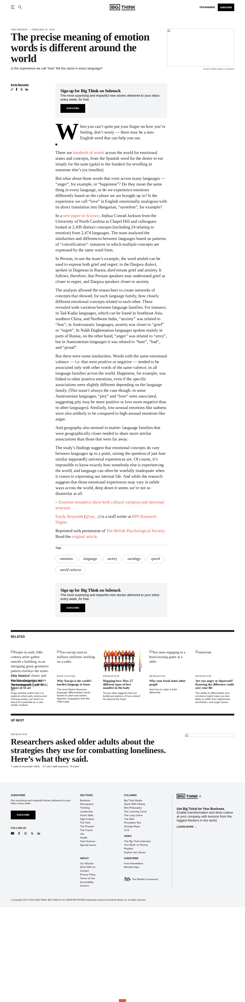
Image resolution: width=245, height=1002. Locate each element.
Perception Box (132, 822)
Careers (84, 885)
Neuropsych (111, 676)
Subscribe (226, 7)
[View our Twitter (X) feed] (32, 833)
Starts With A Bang (134, 804)
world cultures (70, 570)
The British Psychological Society (135, 530)
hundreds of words (88, 152)
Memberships (131, 867)
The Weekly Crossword (145, 879)
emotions (66, 559)
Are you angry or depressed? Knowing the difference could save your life (214, 684)
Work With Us (87, 867)
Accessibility (87, 882)
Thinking (85, 807)
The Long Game (133, 815)
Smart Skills (86, 815)
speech (155, 559)
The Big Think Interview (137, 841)
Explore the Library (134, 852)
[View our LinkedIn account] (39, 833)
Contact (84, 870)
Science (92, 215)
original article (84, 536)
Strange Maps (132, 826)
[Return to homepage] (122, 7)
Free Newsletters (133, 863)
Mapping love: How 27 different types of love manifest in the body (118, 684)
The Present (19, 29)
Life (82, 833)
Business (85, 800)
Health (83, 837)
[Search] (20, 7)
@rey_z (92, 516)
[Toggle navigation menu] (13, 7)
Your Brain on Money (136, 844)
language (90, 559)
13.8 (126, 830)
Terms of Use (87, 878)
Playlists (128, 848)
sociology (134, 559)
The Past (85, 822)
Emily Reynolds (20, 84)
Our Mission (87, 863)
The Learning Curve (135, 811)
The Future (86, 830)
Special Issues (88, 845)
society (112, 559)
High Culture (66, 676)
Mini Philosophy (133, 807)
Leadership (86, 811)
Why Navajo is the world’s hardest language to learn (74, 682)
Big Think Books (133, 800)
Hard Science (87, 841)
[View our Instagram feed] (25, 833)
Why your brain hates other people (167, 682)
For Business (207, 7)
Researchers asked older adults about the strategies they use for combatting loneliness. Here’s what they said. (88, 750)
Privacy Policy (88, 874)
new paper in (74, 215)
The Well (129, 819)
